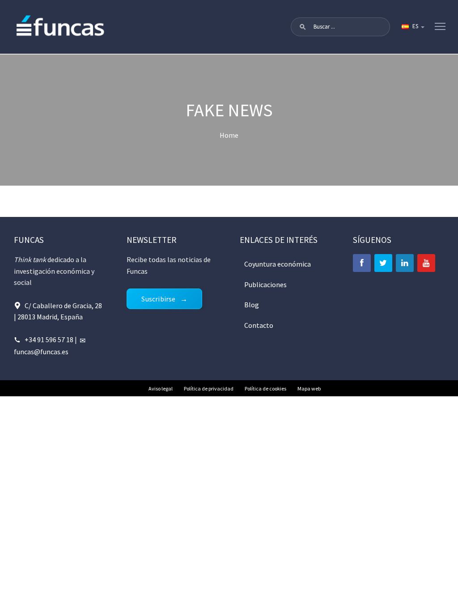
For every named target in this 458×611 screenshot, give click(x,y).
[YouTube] (426, 263)
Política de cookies (265, 388)
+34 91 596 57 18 (49, 339)
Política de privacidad (208, 388)
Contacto (258, 325)
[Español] (412, 26)
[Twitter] (383, 263)
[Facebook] (362, 263)
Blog (251, 304)
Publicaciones (265, 284)
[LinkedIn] (405, 263)
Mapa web (309, 388)
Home (229, 135)
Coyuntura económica (277, 263)
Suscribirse (158, 298)
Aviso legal (160, 388)
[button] (303, 27)
